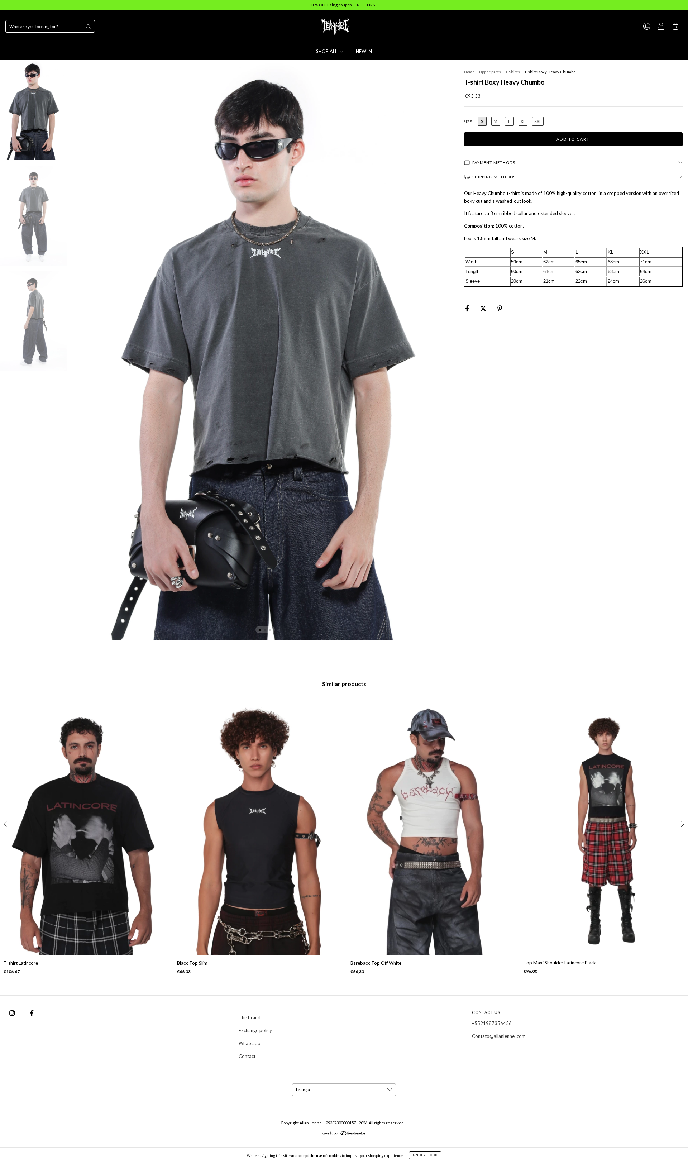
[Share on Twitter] (483, 308)
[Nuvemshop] (344, 1134)
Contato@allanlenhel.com (499, 1036)
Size (468, 122)
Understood (425, 1155)
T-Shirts (512, 72)
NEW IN (364, 51)
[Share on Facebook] (467, 308)
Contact (247, 1056)
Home (469, 72)
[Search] (88, 26)
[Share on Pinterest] (500, 308)
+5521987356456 (492, 1023)
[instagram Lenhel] (12, 1013)
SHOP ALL (327, 51)
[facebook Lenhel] (31, 1013)
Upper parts (490, 72)
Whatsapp (250, 1043)
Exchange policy (255, 1030)
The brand (250, 1017)
